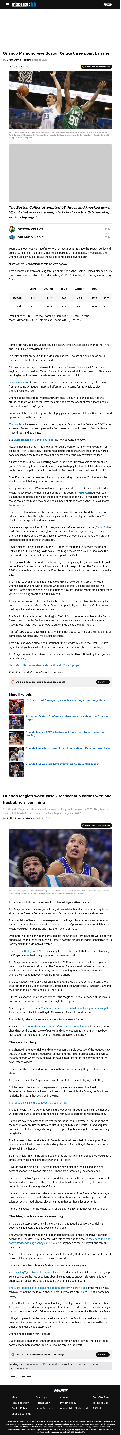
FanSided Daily (20, 1402)
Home (12, 1376)
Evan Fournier (45, 439)
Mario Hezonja (22, 439)
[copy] (27, 67)
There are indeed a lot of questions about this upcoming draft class (48, 1287)
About (14, 1397)
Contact (64, 1397)
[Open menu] (7, 4)
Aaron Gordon (77, 367)
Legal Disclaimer (45, 1408)
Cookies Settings (21, 1413)
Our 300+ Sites (101, 1397)
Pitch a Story (43, 1402)
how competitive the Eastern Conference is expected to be (53, 1026)
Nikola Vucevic (18, 382)
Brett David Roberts (19, 59)
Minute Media (19, 1421)
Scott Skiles (104, 527)
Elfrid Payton (82, 492)
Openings (41, 1397)
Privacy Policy (68, 1402)
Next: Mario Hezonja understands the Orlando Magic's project (44, 665)
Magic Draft (24, 1376)
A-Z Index (98, 1408)
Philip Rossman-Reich (20, 818)
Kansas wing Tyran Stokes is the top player (34, 1272)
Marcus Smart (17, 424)
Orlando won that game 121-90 (27, 951)
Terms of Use (100, 1402)
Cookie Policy (19, 1408)
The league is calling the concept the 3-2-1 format (38, 1102)
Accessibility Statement (74, 1408)
